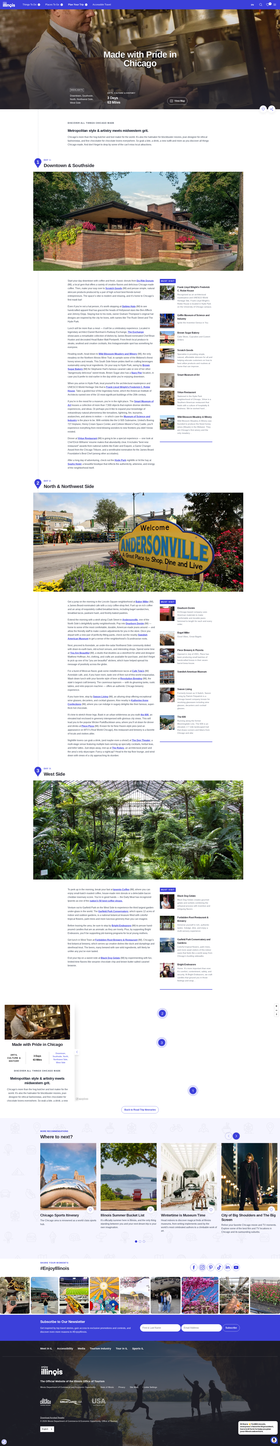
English (45, 1429)
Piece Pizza (88, 726)
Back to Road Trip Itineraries (140, 1109)
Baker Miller (142, 601)
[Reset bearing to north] (276, 1014)
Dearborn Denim (135, 623)
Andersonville (130, 619)
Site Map (134, 1387)
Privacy (121, 1387)
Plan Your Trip (76, 4)
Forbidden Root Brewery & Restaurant (116, 940)
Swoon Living (100, 696)
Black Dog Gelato (110, 958)
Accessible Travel (102, 4)
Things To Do (29, 4)
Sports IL (138, 1348)
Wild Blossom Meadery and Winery (118, 354)
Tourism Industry (100, 1348)
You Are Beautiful (79, 653)
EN (252, 4)
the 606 (145, 714)
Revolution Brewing (131, 678)
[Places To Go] (61, 5)
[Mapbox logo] (82, 1099)
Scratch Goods (113, 288)
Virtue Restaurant (87, 438)
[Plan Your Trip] (86, 5)
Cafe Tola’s (138, 671)
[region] (260, 4)
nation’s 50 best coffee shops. (106, 901)
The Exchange (136, 332)
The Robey (118, 748)
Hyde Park (120, 460)
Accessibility (65, 1348)
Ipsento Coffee (121, 889)
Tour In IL (122, 1348)
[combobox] (252, 4)
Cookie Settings (150, 1387)
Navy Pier (136, 373)
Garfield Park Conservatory (113, 911)
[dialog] (4, 1442)
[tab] (136, 1241)
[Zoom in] (276, 1006)
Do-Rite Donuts (145, 281)
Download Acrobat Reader (52, 1417)
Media (81, 1348)
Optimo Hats (129, 306)
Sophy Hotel (74, 464)
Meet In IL (46, 1348)
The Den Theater (141, 740)
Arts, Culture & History (121, 93)
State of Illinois (107, 1387)
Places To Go (52, 4)
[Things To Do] (39, 5)
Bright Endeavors (121, 925)
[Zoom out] (276, 1010)
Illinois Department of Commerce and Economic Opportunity (68, 1387)
